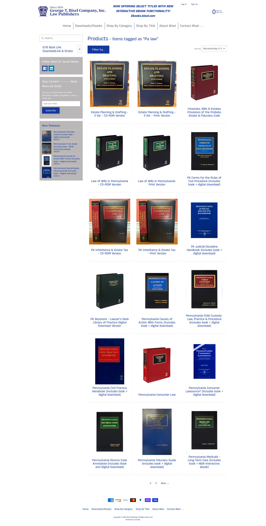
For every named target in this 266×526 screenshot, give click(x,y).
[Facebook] (45, 68)
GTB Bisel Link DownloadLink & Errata (63, 49)
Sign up (194, 4)
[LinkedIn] (51, 68)
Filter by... (98, 49)
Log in (183, 4)
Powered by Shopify (133, 519)
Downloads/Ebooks (88, 25)
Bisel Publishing (132, 517)
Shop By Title (145, 25)
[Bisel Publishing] (72, 11)
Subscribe (51, 110)
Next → (165, 483)
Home (67, 25)
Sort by (197, 48)
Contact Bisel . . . (192, 25)
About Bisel (167, 25)
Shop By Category (119, 25)
